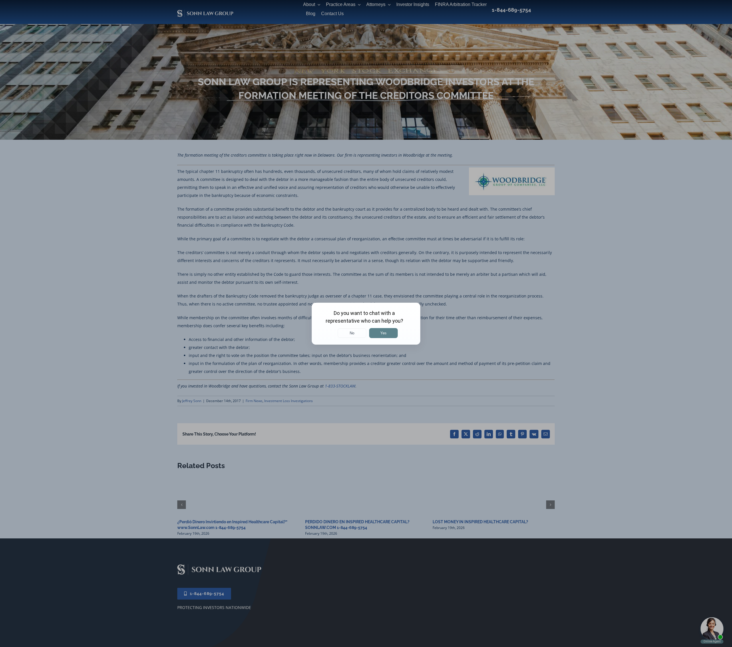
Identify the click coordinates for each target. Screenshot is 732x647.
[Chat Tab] (366, 323)
